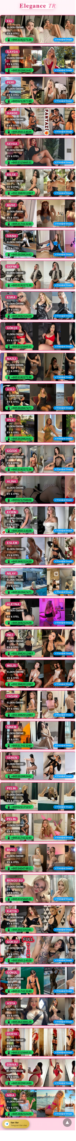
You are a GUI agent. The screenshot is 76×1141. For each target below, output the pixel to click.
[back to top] (67, 1122)
